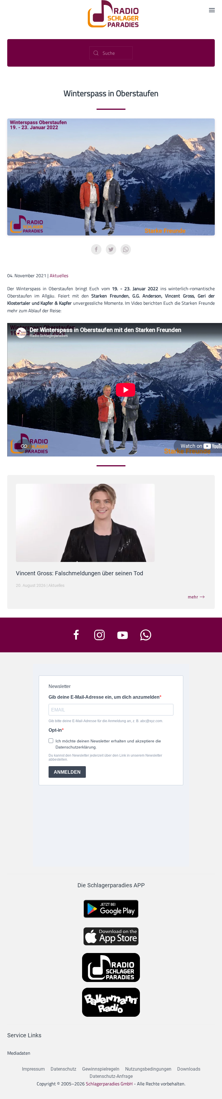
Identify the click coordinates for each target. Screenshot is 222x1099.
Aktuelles (59, 275)
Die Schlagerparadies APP (111, 885)
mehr (193, 597)
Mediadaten (18, 1052)
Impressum (33, 1069)
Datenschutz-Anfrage (111, 1076)
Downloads (188, 1069)
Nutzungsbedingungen (148, 1069)
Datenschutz (63, 1069)
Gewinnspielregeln (100, 1069)
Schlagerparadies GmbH (109, 1083)
